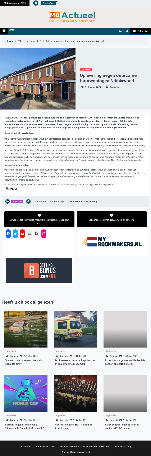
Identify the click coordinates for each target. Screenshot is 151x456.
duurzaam (40, 201)
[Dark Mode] (120, 31)
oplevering (91, 201)
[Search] (127, 31)
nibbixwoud (76, 201)
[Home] (4, 31)
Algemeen (85, 70)
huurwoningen (57, 201)
